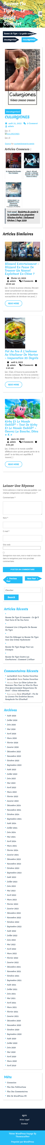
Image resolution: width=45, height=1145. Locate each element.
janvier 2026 (13, 747)
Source (8, 144)
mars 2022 (12, 953)
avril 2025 (11, 787)
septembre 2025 (14, 765)
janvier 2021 (13, 1016)
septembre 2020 (14, 1034)
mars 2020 (12, 1061)
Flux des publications (16, 1087)
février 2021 (12, 1011)
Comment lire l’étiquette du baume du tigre (21, 628)
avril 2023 (11, 895)
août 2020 (11, 1038)
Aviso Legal (24, 1119)
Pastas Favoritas (30, 676)
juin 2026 (11, 724)
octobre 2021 (13, 975)
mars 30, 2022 (17, 439)
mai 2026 (11, 729)
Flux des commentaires (17, 1091)
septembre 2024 (14, 819)
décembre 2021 (14, 966)
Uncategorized (10, 40)
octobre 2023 (13, 868)
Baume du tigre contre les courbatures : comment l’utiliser (20, 658)
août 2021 (11, 984)
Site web (6, 545)
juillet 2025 (12, 774)
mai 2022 (11, 944)
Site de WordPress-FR (17, 1096)
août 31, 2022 (15, 123)
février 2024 (12, 850)
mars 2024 (12, 845)
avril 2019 (11, 1065)
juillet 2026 (12, 720)
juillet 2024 (12, 828)
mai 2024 (11, 836)
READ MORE (15, 304)
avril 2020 (11, 1056)
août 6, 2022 (17, 362)
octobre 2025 (13, 760)
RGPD (24, 1115)
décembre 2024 (14, 805)
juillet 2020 (12, 1043)
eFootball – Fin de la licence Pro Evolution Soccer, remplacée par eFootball (21, 697)
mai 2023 (11, 890)
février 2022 (12, 958)
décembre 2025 (14, 751)
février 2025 (12, 796)
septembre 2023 (14, 872)
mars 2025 (12, 792)
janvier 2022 (13, 962)
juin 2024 (11, 832)
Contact (24, 1124)
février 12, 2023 (18, 278)
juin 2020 (11, 1047)
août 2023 (11, 877)
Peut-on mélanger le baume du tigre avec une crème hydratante (22, 638)
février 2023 (12, 904)
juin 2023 (11, 886)
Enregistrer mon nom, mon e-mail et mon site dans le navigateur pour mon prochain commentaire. (22, 558)
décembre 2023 (14, 859)
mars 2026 (12, 738)
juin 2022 (11, 940)
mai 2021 (11, 998)
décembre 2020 (14, 1020)
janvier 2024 (13, 854)
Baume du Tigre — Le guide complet (14, 13)
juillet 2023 (12, 881)
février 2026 (12, 742)
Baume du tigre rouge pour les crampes (19, 648)
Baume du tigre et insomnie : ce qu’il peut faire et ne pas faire (22, 618)
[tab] (40, 13)
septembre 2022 (14, 926)
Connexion (11, 1082)
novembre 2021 (14, 971)
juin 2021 (11, 993)
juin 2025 (11, 778)
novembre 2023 (14, 863)
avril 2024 (11, 841)
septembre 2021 (14, 980)
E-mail (6, 531)
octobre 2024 (13, 814)
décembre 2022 (14, 913)
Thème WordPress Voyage (21, 1133)
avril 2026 (11, 733)
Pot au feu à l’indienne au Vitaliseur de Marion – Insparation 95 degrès (21, 354)
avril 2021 (11, 1002)
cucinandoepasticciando (24, 144)
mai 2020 (11, 1052)
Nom (5, 518)
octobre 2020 (13, 1029)
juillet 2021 (12, 989)
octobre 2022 (13, 922)
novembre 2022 (14, 917)
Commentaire (9, 497)
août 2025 (11, 769)
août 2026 (11, 715)
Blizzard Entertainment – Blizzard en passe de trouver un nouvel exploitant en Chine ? (22, 269)
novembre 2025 (14, 756)
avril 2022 (11, 949)
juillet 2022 (12, 935)
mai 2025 (11, 783)
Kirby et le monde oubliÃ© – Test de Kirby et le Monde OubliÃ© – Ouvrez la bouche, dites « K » (21, 428)
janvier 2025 (13, 801)
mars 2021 (12, 1007)
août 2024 (11, 823)
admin (11, 126)
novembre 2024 (14, 810)
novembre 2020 (14, 1025)
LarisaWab (12, 676)
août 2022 (11, 931)
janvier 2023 (13, 908)
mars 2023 (12, 899)
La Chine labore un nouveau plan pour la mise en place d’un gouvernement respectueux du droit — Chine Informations (21, 686)
